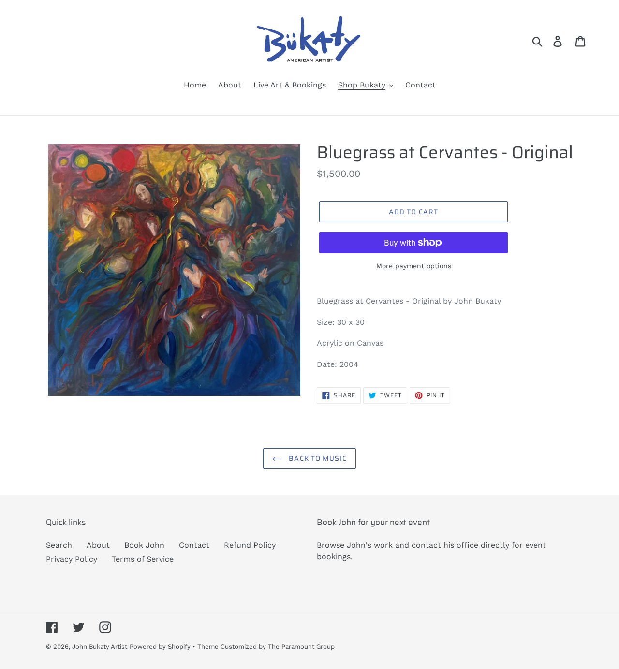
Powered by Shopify (160, 646)
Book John (144, 545)
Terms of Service (143, 559)
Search (59, 545)
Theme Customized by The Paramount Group (266, 646)
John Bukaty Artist (99, 646)
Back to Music (317, 458)
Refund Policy (250, 545)
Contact (194, 545)
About (98, 545)
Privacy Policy (71, 559)
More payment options (413, 266)
